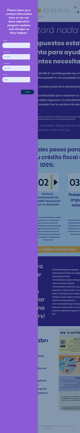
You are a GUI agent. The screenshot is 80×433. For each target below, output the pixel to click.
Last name (6, 63)
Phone (5, 75)
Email (5, 40)
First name (6, 52)
